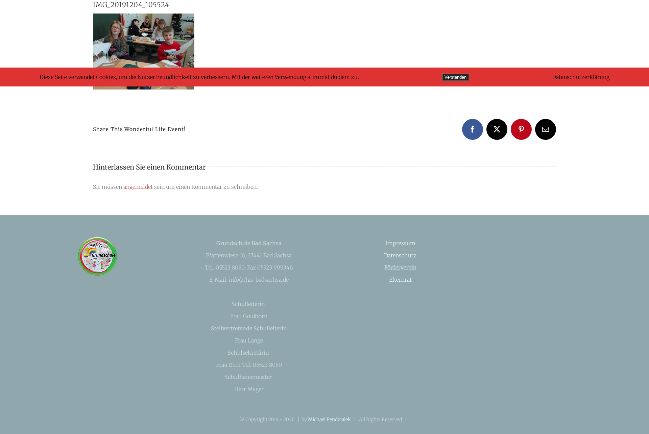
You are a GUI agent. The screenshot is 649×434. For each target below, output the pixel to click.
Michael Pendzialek (329, 419)
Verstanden (455, 77)
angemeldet (138, 186)
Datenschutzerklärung (580, 77)
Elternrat (400, 279)
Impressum (400, 243)
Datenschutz (400, 255)
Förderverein (400, 267)
